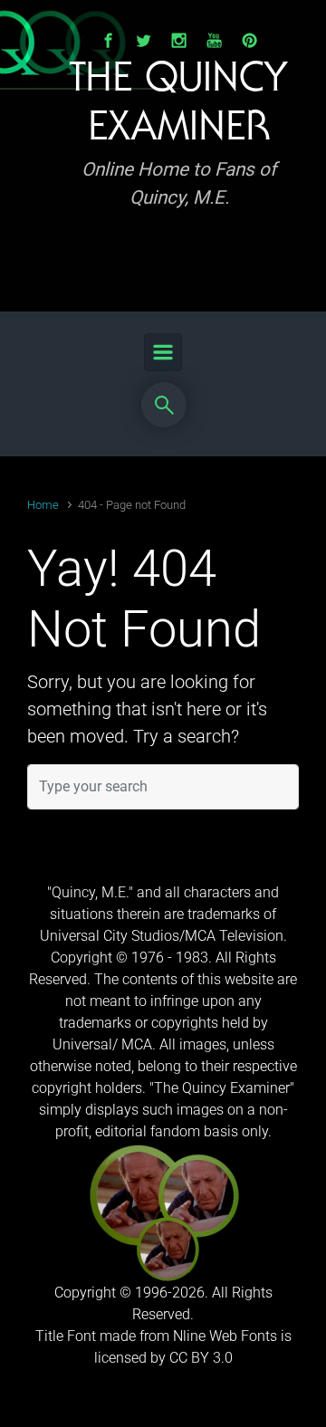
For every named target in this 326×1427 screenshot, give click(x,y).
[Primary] (163, 352)
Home (43, 505)
